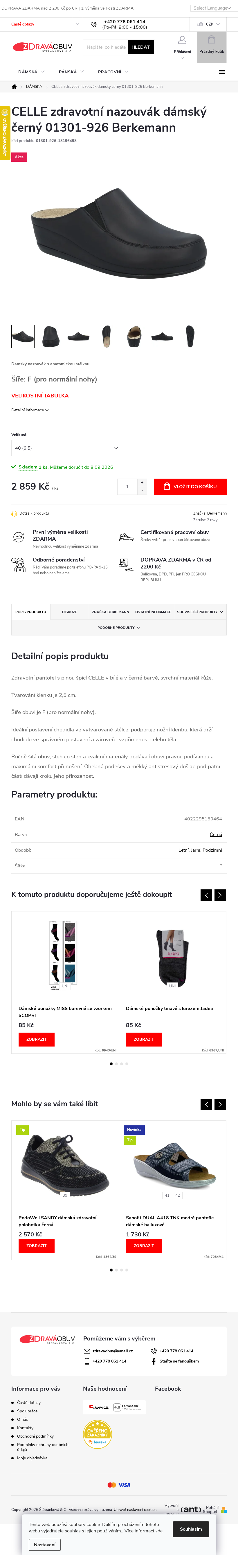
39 (65, 1195)
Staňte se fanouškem (179, 1361)
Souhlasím (191, 1529)
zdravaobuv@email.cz (113, 1351)
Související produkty (197, 612)
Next (220, 895)
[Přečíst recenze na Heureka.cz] (97, 1434)
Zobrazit (36, 1039)
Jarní (195, 850)
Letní (183, 850)
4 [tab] (126, 1063)
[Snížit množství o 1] (142, 491)
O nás (22, 1419)
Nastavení (44, 1545)
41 (167, 1195)
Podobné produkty (116, 627)
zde (159, 1531)
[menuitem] (31, 72)
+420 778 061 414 (176, 1351)
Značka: (210, 513)
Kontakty (25, 1428)
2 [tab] (116, 1063)
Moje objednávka (32, 1458)
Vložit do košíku (195, 487)
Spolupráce (27, 1411)
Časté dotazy (22, 24)
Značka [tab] (110, 612)
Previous (206, 895)
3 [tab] (121, 1063)
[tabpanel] (65, 982)
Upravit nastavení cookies (135, 1509)
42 (177, 1195)
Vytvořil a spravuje (170, 1510)
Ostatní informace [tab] (153, 612)
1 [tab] (111, 1063)
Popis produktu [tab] (30, 612)
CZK (209, 24)
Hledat (140, 47)
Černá (216, 834)
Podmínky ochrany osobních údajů (42, 1447)
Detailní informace (27, 410)
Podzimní (212, 850)
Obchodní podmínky (35, 1436)
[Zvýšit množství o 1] (142, 483)
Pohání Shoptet (211, 1510)
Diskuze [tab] (69, 612)
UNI (65, 986)
